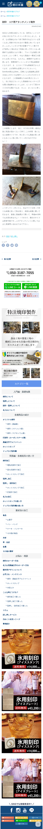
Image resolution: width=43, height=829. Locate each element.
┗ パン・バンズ (11, 524)
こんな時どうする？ (10, 592)
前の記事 (7, 259)
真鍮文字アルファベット (12, 442)
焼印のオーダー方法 (10, 561)
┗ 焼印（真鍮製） (12, 424)
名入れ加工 (7, 497)
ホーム (3, 11)
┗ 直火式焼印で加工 (13, 470)
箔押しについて (9, 401)
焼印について (8, 396)
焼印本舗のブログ (13, 11)
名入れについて (9, 410)
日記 (8, 236)
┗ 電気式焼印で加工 (13, 465)
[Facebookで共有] (3, 245)
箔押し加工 (7, 479)
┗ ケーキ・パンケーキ (14, 529)
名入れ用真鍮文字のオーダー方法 (16, 565)
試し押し (14, 236)
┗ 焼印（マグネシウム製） (15, 433)
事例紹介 (6, 624)
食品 (4, 515)
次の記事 (35, 259)
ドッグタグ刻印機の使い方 (13, 506)
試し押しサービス (10, 615)
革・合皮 (6, 542)
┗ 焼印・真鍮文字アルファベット (18, 579)
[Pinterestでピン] (7, 245)
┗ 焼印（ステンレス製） (14, 429)
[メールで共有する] (16, 245)
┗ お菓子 (8, 520)
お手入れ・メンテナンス (12, 574)
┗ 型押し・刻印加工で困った (16, 606)
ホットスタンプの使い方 (12, 501)
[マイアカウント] (34, 3)
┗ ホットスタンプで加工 (14, 474)
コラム (5, 610)
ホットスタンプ (9, 447)
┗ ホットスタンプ (12, 583)
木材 (4, 538)
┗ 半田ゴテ (9, 588)
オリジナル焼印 (9, 419)
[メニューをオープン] (3, 4)
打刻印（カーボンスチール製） (15, 438)
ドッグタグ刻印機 (10, 451)
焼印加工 (6, 460)
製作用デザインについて (12, 570)
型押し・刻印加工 (10, 483)
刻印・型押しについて (11, 405)
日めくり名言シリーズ (11, 619)
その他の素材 (8, 551)
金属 (4, 547)
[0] (38, 3)
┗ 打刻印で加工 (11, 492)
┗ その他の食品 (11, 533)
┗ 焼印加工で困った (13, 597)
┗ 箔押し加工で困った (14, 601)
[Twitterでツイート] (12, 245)
